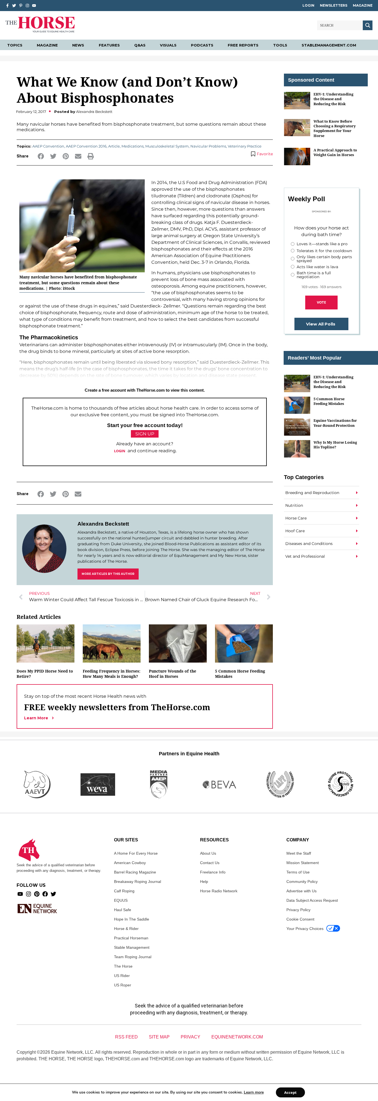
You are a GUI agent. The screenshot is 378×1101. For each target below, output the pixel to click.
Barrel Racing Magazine (135, 872)
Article (114, 146)
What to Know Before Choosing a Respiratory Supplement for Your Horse (335, 128)
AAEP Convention (48, 146)
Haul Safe (122, 910)
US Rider (122, 975)
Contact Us (209, 862)
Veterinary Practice (245, 146)
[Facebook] (45, 894)
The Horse (123, 966)
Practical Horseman (131, 938)
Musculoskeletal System (167, 146)
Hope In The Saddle (131, 919)
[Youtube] (20, 894)
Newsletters (333, 5)
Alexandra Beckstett (103, 524)
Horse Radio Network (218, 891)
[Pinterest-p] (21, 5)
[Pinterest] (37, 894)
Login (308, 5)
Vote (321, 302)
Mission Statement (302, 862)
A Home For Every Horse (136, 853)
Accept (290, 1092)
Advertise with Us (301, 891)
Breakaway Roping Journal (137, 881)
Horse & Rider (126, 928)
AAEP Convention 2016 (86, 146)
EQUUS (121, 900)
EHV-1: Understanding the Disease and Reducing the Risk (333, 99)
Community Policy (302, 881)
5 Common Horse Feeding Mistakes (329, 401)
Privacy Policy (298, 910)
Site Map (159, 1037)
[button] (41, 156)
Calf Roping (124, 891)
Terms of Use (298, 872)
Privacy (190, 1037)
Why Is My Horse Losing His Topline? (335, 444)
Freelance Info (213, 872)
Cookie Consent (300, 919)
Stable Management (131, 947)
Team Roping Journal (132, 957)
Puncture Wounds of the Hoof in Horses (172, 673)
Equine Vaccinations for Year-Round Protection (335, 423)
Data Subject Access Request (312, 900)
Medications (132, 146)
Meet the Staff (298, 853)
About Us (208, 853)
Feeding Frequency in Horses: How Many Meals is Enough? (111, 673)
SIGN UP (144, 433)
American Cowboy (130, 862)
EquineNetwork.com (237, 1037)
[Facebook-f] (7, 5)
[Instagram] (27, 5)
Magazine (362, 5)
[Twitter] (14, 5)
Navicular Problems (208, 146)
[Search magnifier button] (367, 25)
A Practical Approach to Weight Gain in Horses (335, 152)
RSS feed (126, 1037)
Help (204, 881)
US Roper (122, 985)
